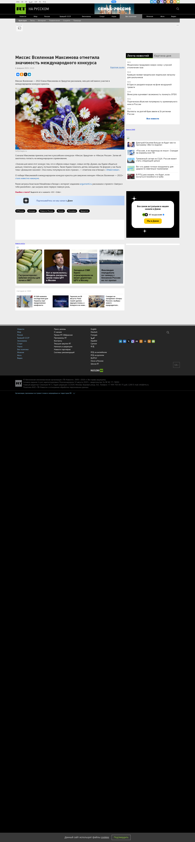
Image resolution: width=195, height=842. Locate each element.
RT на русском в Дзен (171, 1)
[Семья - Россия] (114, 8)
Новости (23, 16)
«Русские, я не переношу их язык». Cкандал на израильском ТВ (157, 152)
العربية (31, 2)
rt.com (40, 382)
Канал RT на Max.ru (161, 1)
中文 (44, 2)
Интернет (42, 20)
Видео (173, 16)
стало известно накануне (27, 178)
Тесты (32, 20)
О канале (58, 332)
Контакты (58, 340)
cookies (105, 837)
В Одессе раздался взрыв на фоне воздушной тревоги (149, 85)
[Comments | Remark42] (69, 229)
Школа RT (95, 363)
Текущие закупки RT (62, 343)
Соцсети (66, 20)
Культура (23, 20)
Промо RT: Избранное (63, 335)
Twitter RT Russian (158, 1)
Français (94, 335)
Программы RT (60, 338)
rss (174, 1)
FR (26, 2)
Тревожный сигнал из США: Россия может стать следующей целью (156, 159)
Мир (35, 16)
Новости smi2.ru (20, 243)
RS (40, 2)
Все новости (152, 118)
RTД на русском (97, 355)
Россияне (72, 211)
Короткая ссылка (117, 67)
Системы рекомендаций (64, 352)
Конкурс (32, 211)
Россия (47, 16)
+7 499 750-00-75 (116, 384)
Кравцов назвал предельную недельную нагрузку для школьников (151, 76)
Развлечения (54, 20)
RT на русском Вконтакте (155, 1)
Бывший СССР (65, 16)
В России (20, 211)
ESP (36, 2)
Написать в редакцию (63, 346)
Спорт (102, 16)
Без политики (130, 16)
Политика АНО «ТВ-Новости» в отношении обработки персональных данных (55, 387)
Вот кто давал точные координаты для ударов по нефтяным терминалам (154, 167)
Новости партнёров (62, 349)
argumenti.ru (86, 183)
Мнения (149, 16)
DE (22, 2)
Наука (114, 16)
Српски (94, 343)
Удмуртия (84, 211)
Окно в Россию (97, 361)
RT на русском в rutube (164, 1)
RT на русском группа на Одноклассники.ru (168, 1)
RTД (113, 2)
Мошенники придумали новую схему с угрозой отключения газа (149, 66)
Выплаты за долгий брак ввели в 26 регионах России (149, 112)
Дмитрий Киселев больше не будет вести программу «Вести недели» (156, 144)
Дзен (70, 200)
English (93, 329)
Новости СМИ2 (130, 129)
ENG (17, 2)
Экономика (86, 16)
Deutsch (94, 332)
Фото (162, 16)
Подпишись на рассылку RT (178, 1)
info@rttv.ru (144, 384)
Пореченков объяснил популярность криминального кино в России (152, 102)
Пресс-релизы (60, 329)
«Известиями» (112, 169)
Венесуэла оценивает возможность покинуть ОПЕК (152, 94)
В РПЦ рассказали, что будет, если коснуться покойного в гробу (153, 175)
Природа (77, 20)
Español (94, 340)
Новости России (46, 211)
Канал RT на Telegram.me (151, 1)
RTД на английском (99, 352)
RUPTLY (94, 358)
